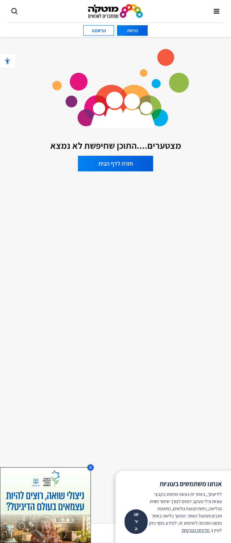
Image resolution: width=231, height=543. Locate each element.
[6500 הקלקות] (45, 504)
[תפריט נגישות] (7, 61)
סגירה (136, 521)
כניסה (132, 30)
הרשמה (99, 30)
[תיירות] (115, 86)
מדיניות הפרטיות (196, 530)
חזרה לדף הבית (115, 163)
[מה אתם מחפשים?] (14, 11)
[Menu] (216, 11)
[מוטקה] (115, 10)
